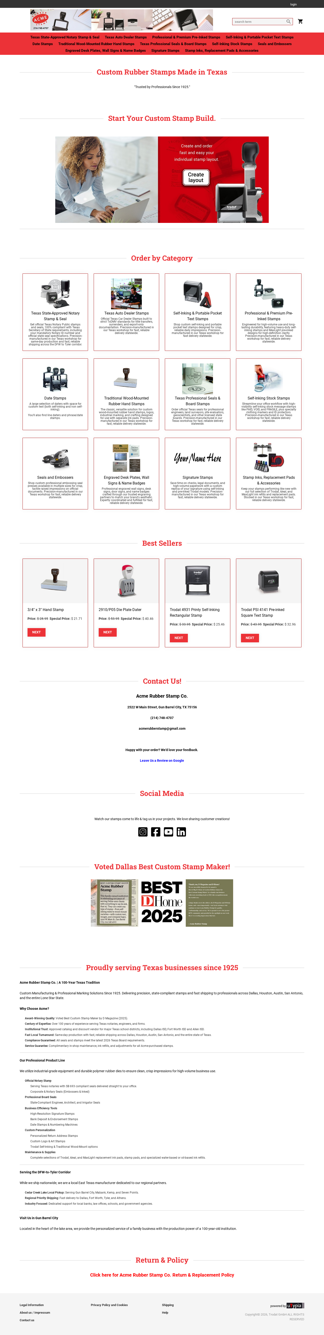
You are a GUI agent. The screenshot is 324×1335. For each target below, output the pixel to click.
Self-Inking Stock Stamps (232, 44)
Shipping (168, 1305)
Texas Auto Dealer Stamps (126, 37)
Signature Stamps (165, 50)
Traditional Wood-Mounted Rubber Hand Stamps (96, 44)
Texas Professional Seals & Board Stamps (173, 44)
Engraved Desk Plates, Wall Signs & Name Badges (105, 50)
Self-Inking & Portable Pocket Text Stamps (260, 37)
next (36, 632)
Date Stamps (42, 44)
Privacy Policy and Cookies (109, 1305)
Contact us (27, 1320)
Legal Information (32, 1305)
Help (165, 1312)
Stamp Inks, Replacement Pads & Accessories (222, 50)
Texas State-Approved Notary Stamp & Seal (64, 37)
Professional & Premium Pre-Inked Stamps (186, 37)
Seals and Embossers (275, 44)
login (293, 4)
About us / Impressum (35, 1312)
